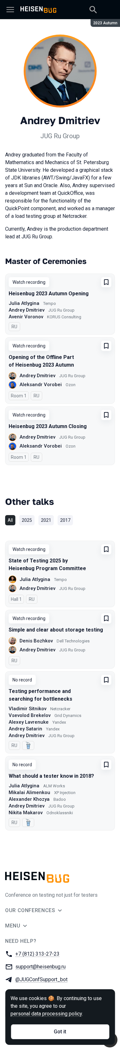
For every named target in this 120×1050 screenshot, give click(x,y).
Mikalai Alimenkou (29, 792)
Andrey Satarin (25, 728)
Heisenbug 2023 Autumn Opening (49, 293)
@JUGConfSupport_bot (41, 979)
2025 (27, 520)
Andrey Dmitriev (26, 310)
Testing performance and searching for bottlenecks (40, 695)
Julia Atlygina (24, 303)
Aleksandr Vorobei (41, 384)
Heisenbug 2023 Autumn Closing (48, 426)
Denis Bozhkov (36, 640)
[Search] (93, 9)
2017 (65, 520)
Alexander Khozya (29, 799)
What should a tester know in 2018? (51, 776)
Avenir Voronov (26, 316)
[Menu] (10, 9)
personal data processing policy (46, 1014)
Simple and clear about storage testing (56, 630)
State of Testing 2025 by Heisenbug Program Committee (47, 564)
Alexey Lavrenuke (29, 722)
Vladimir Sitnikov (27, 708)
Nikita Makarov (26, 812)
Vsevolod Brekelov (30, 715)
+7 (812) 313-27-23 (37, 954)
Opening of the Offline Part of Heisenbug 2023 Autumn (41, 361)
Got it (60, 1032)
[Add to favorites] (106, 282)
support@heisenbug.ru (40, 967)
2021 (46, 520)
